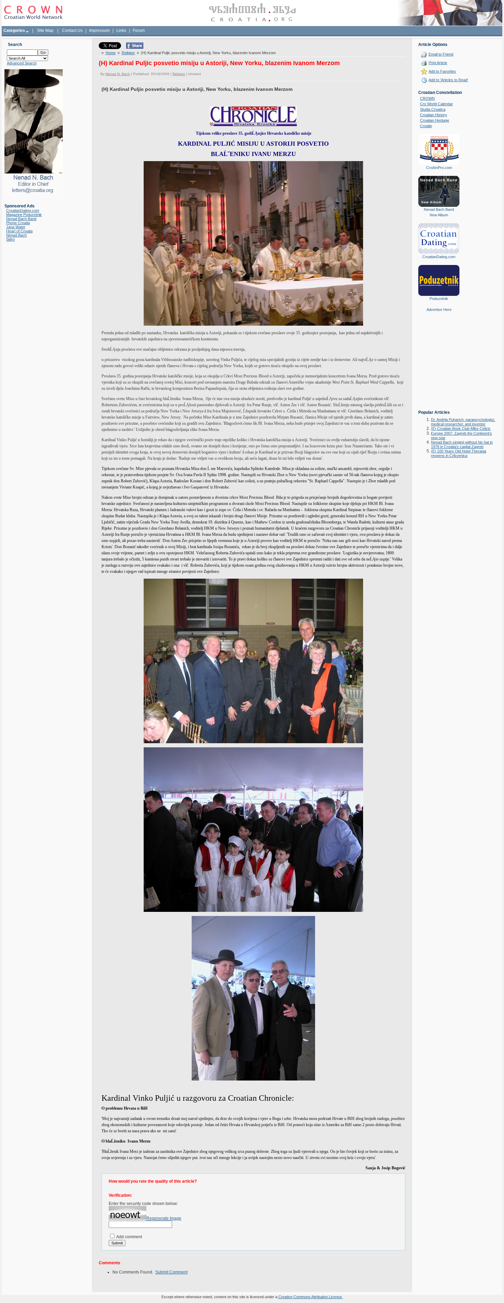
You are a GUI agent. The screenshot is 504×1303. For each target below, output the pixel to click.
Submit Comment (171, 1272)
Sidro (10, 239)
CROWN (427, 98)
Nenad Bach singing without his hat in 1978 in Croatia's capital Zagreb (462, 444)
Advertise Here (439, 309)
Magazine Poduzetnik (24, 215)
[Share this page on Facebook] (134, 47)
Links (121, 30)
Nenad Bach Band (21, 219)
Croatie (426, 126)
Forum (139, 30)
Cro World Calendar (436, 104)
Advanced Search (22, 63)
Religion (128, 53)
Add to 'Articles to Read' (448, 80)
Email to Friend (441, 54)
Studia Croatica (432, 109)
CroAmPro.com (439, 168)
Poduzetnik (439, 299)
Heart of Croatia (19, 231)
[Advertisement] (438, 366)
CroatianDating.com (22, 210)
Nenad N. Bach (118, 74)
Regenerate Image (163, 1218)
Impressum (99, 30)
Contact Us (72, 30)
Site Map (45, 30)
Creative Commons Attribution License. (310, 1297)
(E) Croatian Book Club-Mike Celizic (461, 428)
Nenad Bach (16, 235)
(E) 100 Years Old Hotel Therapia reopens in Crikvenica (458, 453)
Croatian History (433, 115)
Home (111, 53)
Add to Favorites (442, 71)
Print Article (438, 63)
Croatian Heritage (434, 120)
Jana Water (15, 227)
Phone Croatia (18, 223)
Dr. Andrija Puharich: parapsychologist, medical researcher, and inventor (463, 422)
